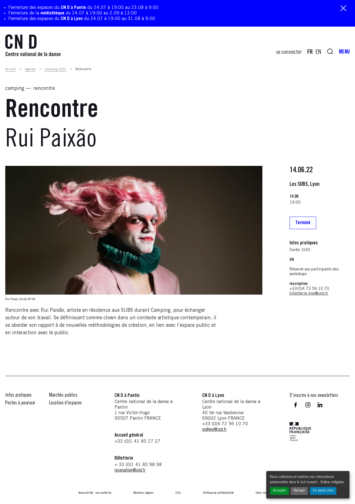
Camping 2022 (55, 69)
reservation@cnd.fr (130, 470)
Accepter (279, 491)
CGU (178, 493)
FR (310, 52)
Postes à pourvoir (20, 403)
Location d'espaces (65, 403)
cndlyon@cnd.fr (214, 429)
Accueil (10, 69)
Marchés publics (63, 395)
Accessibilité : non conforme (94, 493)
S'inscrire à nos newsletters (314, 395)
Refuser (299, 491)
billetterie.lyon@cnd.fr (309, 294)
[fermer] (343, 8)
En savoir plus (323, 491)
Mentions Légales (143, 493)
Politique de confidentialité (218, 493)
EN (318, 52)
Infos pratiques (18, 395)
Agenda (30, 69)
